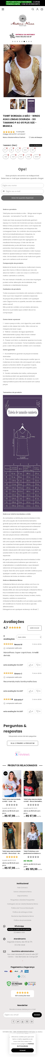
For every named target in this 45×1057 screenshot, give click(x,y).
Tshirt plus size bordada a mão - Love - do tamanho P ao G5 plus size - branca (11, 800)
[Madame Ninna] (22, 21)
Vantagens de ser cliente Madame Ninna (22, 904)
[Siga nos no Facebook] (13, 1021)
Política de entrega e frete (22, 912)
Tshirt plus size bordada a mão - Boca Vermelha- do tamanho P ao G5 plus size (33, 800)
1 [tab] (12, 41)
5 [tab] (21, 41)
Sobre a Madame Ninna (23, 892)
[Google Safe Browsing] (30, 983)
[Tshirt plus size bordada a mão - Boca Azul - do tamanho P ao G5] (11, 846)
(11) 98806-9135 (19, 930)
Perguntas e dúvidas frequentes (22, 900)
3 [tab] (17, 41)
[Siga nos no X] (18, 1021)
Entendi (22, 1050)
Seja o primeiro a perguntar (22, 743)
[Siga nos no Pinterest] (31, 1021)
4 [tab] (19, 41)
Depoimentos (22, 896)
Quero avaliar (34, 628)
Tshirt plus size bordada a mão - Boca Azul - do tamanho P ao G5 (11, 852)
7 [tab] (26, 41)
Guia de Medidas (35, 145)
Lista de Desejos (36, 137)
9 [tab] (31, 41)
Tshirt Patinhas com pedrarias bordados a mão (32, 852)
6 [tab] (24, 41)
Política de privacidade (22, 920)
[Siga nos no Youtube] (22, 1021)
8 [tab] (28, 41)
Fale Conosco (22, 888)
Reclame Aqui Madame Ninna (22, 916)
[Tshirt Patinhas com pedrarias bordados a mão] (33, 847)
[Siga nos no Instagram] (27, 1021)
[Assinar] (37, 1014)
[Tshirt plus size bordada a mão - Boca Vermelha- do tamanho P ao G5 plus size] (33, 794)
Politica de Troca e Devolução (22, 908)
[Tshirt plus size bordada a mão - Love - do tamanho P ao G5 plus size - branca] (11, 794)
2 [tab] (15, 41)
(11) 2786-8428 (19, 945)
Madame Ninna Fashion (16, 137)
